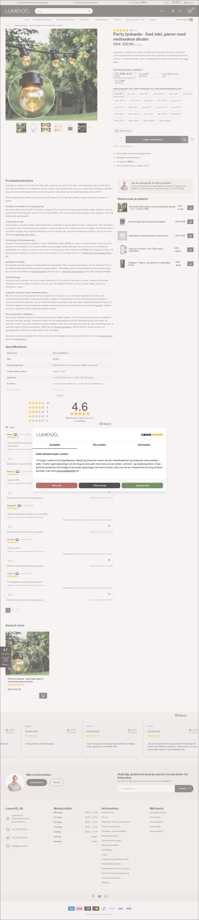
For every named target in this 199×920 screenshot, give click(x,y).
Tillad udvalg (99, 485)
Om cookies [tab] (99, 445)
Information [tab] (144, 445)
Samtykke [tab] (54, 445)
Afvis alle (56, 485)
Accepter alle (142, 485)
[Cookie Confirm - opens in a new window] (152, 434)
